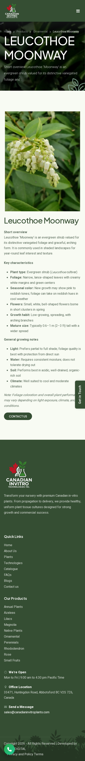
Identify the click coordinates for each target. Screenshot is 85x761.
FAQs (7, 575)
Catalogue (11, 569)
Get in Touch (79, 394)
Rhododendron (14, 648)
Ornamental (12, 636)
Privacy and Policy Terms (25, 754)
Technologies (13, 563)
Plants (8, 557)
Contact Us (18, 416)
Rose (7, 654)
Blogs (8, 580)
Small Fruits (12, 660)
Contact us (11, 586)
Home (8, 545)
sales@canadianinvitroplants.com (26, 712)
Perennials (11, 642)
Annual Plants (13, 607)
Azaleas (9, 612)
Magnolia (10, 624)
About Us (10, 551)
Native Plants (13, 630)
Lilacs (8, 619)
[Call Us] (9, 749)
